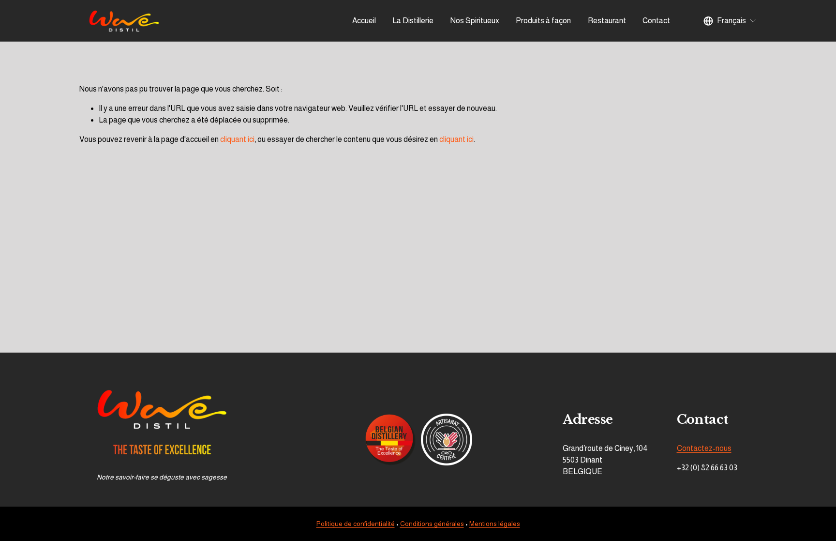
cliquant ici (237, 139)
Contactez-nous (704, 448)
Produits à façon (543, 20)
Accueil (364, 20)
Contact (656, 20)
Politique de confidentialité (355, 523)
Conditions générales (432, 523)
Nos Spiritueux (474, 20)
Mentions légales (494, 523)
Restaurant (607, 20)
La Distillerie (412, 20)
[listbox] (730, 21)
